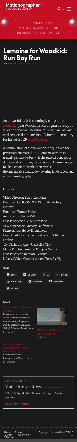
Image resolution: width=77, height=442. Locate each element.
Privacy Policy (23, 435)
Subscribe (8, 437)
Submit (18, 432)
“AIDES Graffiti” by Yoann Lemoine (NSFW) (50, 331)
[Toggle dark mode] (64, 8)
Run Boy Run (37, 139)
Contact (7, 435)
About (7, 432)
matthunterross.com (55, 387)
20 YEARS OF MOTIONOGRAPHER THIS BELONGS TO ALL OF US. (38, 27)
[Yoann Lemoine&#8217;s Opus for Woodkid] (20, 319)
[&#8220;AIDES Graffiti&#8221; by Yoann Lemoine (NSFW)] (52, 316)
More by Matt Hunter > (17, 403)
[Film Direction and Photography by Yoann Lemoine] (20, 353)
